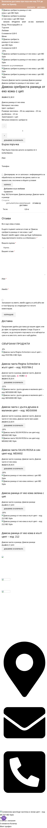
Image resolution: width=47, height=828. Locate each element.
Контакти (5, 616)
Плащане (6, 612)
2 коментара (29, 585)
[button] (13, 382)
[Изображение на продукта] (23, 396)
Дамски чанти (28, 373)
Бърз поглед (11, 359)
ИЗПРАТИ (7, 185)
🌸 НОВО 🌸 (22, 376)
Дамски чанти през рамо (28, 419)
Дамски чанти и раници (19, 80)
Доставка (6, 607)
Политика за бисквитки (11, 628)
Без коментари (29, 595)
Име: (4, 158)
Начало (5, 80)
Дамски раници (35, 80)
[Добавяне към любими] (17, 359)
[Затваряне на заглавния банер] (3, 807)
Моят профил (7, 603)
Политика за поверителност (13, 623)
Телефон (5, 166)
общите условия (29, 180)
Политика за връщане (11, 640)
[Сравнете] (4, 359)
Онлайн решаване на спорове (14, 636)
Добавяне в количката (13, 140)
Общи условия (8, 632)
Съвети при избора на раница (24, 591)
